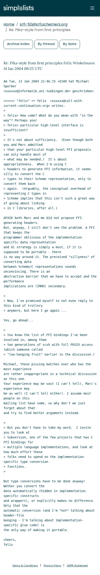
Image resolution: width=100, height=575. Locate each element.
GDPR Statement (77, 565)
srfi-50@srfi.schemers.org (43, 24)
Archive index (18, 43)
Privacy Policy (52, 565)
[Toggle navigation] (92, 8)
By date (70, 43)
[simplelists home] (17, 8)
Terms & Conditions (25, 565)
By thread (46, 43)
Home (8, 24)
